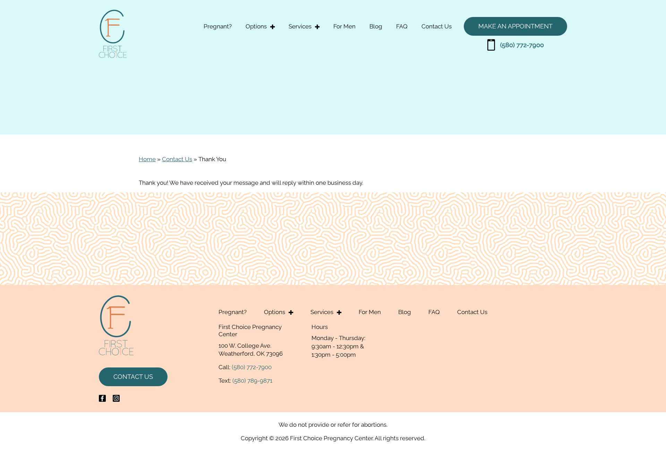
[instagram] (116, 398)
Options (256, 26)
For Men (344, 26)
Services (300, 26)
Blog (375, 26)
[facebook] (102, 398)
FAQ (402, 26)
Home (147, 159)
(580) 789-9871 (252, 380)
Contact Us (436, 26)
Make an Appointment (515, 26)
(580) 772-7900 (522, 45)
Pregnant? (218, 26)
